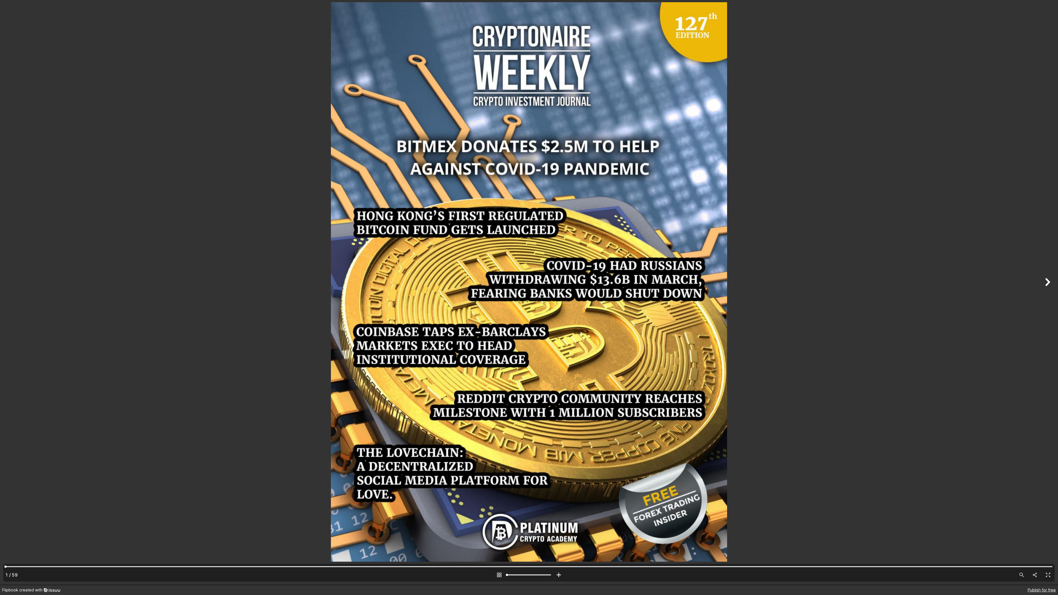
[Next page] (1047, 292)
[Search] (1021, 574)
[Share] (1034, 574)
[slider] (529, 575)
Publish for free (1042, 590)
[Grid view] (499, 574)
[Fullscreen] (1048, 574)
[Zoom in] (558, 574)
